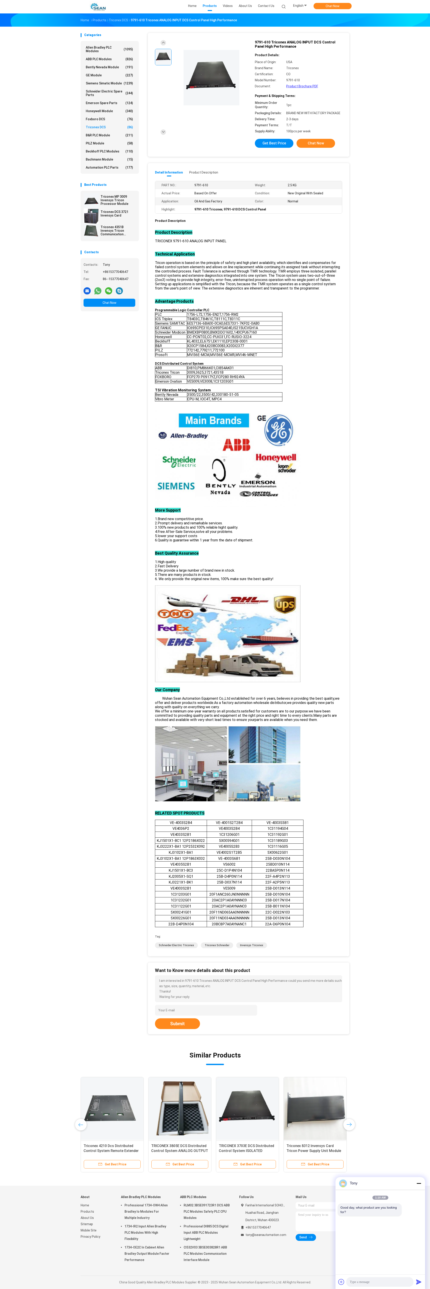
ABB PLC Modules (109, 59)
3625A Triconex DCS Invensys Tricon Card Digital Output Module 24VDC (112, 1151)
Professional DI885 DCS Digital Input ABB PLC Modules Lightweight (206, 1233)
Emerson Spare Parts (109, 103)
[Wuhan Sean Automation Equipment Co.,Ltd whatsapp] (97, 290)
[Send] (418, 1282)
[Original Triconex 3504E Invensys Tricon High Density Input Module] (315, 1108)
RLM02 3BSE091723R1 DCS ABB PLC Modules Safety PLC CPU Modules (207, 1211)
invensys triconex (251, 945)
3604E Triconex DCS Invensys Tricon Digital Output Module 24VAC (243, 1151)
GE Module (109, 75)
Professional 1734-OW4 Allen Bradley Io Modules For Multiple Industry (146, 1211)
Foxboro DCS (109, 119)
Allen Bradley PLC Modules (109, 49)
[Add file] (341, 1282)
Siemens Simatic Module (109, 83)
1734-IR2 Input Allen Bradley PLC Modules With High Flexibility (145, 1233)
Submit (177, 1023)
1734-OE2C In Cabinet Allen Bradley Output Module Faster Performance (147, 1254)
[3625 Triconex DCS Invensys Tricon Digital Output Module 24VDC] (179, 1108)
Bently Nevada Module (109, 67)
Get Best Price (274, 143)
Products (87, 1211)
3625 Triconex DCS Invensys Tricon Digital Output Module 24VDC (175, 1151)
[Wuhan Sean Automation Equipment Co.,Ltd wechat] (108, 290)
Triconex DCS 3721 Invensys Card (114, 213)
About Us (87, 1218)
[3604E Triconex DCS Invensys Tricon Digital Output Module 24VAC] (247, 1108)
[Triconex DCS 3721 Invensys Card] (91, 216)
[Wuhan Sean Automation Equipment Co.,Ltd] (98, 6)
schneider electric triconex (176, 945)
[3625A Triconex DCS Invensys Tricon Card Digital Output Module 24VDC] (112, 1108)
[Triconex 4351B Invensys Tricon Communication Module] (91, 231)
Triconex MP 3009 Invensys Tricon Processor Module (114, 200)
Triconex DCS (109, 127)
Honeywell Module (109, 111)
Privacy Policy (90, 1236)
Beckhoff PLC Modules (109, 151)
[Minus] (418, 1183)
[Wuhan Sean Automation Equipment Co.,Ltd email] (87, 290)
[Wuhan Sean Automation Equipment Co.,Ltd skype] (119, 290)
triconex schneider (217, 945)
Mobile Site (89, 1230)
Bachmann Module (109, 159)
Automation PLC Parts (109, 167)
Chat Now (333, 6)
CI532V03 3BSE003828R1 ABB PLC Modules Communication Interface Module (205, 1254)
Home (85, 1205)
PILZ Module (109, 143)
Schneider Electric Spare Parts (109, 93)
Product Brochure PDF (302, 86)
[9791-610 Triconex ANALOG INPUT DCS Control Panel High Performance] (211, 78)
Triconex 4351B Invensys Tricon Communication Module (112, 230)
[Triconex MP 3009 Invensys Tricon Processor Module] (91, 200)
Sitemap (87, 1224)
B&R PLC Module (109, 135)
